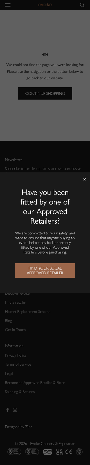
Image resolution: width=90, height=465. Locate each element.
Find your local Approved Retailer (45, 270)
